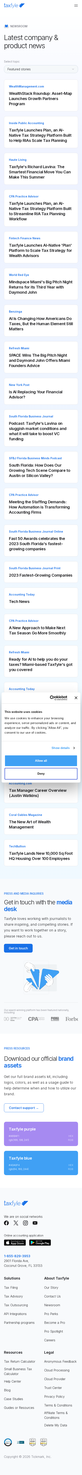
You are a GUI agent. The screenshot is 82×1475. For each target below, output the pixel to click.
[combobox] (41, 69)
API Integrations (15, 1314)
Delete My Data (55, 1425)
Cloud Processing (56, 1370)
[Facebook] (6, 1223)
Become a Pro (54, 1323)
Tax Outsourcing (16, 1305)
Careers (49, 1340)
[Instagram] (25, 1223)
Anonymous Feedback (60, 1361)
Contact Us (52, 1296)
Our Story (51, 1288)
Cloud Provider (54, 1379)
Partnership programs (19, 1323)
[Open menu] (76, 5)
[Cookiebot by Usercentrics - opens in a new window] (50, 698)
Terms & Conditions (58, 1405)
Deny (41, 773)
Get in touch (18, 948)
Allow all (41, 760)
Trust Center (53, 1388)
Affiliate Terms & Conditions (56, 1415)
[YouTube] (35, 1223)
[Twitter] (16, 1223)
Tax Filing (11, 1288)
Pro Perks (51, 1314)
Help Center (12, 1381)
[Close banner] (76, 698)
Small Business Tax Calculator (18, 1371)
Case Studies (13, 1399)
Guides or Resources (19, 1408)
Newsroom (52, 1305)
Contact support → (24, 1108)
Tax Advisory (13, 1296)
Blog (7, 1390)
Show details (61, 748)
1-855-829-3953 (17, 1256)
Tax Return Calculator (19, 1361)
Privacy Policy (54, 1396)
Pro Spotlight (53, 1331)
